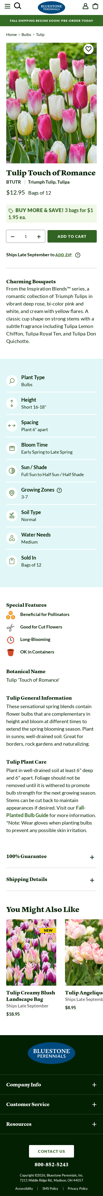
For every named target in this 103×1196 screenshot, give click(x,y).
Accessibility (24, 1189)
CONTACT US (51, 1151)
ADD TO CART (72, 236)
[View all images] (51, 103)
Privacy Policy (78, 1189)
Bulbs (26, 34)
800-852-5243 (51, 1164)
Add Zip (63, 255)
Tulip (40, 34)
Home (11, 34)
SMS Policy (50, 1189)
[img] (59, 490)
